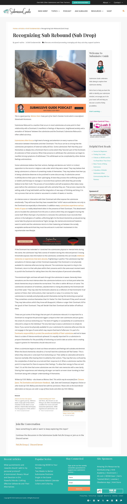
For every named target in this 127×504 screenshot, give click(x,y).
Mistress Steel (35, 116)
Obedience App (103, 482)
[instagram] (94, 500)
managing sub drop (74, 42)
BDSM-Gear (110, 476)
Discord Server (36, 444)
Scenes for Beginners (100, 151)
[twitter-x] (103, 500)
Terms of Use (92, 496)
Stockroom (111, 473)
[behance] (117, 500)
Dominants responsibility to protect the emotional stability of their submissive (44, 333)
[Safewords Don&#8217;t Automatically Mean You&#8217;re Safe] (74, 404)
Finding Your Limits (99, 154)
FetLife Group (22, 444)
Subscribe (79, 489)
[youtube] (108, 500)
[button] (81, 2)
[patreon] (121, 500)
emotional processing (58, 42)
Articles (21, 28)
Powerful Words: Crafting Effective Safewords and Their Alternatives (16, 483)
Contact (121, 496)
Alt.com (100, 476)
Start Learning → (95, 111)
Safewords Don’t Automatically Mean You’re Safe (73, 412)
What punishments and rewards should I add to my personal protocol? (15, 468)
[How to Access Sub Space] (27, 405)
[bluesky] (98, 500)
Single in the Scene (43, 477)
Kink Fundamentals (33, 28)
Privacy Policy (83, 496)
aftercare (47, 42)
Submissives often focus (24, 140)
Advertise (114, 496)
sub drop (84, 42)
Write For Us (107, 496)
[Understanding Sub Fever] (51, 405)
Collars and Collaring (44, 483)
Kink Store (116, 482)
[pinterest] (112, 500)
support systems (94, 42)
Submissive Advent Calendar (47, 480)
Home (15, 28)
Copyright (100, 496)
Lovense (114, 479)
